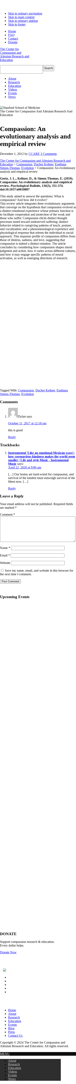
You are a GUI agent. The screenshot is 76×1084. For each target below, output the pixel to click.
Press (11, 1032)
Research (14, 1017)
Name (5, 548)
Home (12, 31)
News (12, 1079)
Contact (13, 38)
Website (5, 563)
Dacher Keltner (43, 164)
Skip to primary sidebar (23, 20)
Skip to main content (21, 17)
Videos (12, 1071)
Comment (7, 514)
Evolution (27, 168)
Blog (11, 1028)
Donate (12, 42)
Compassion (24, 164)
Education (14, 1021)
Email (5, 555)
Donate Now (8, 952)
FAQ (11, 35)
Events (12, 1024)
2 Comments (49, 153)
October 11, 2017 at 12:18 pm (27, 423)
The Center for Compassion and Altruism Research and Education (14, 54)
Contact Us (15, 1035)
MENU (5, 1053)
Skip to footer (17, 24)
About (12, 1013)
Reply (12, 437)
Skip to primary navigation (25, 13)
